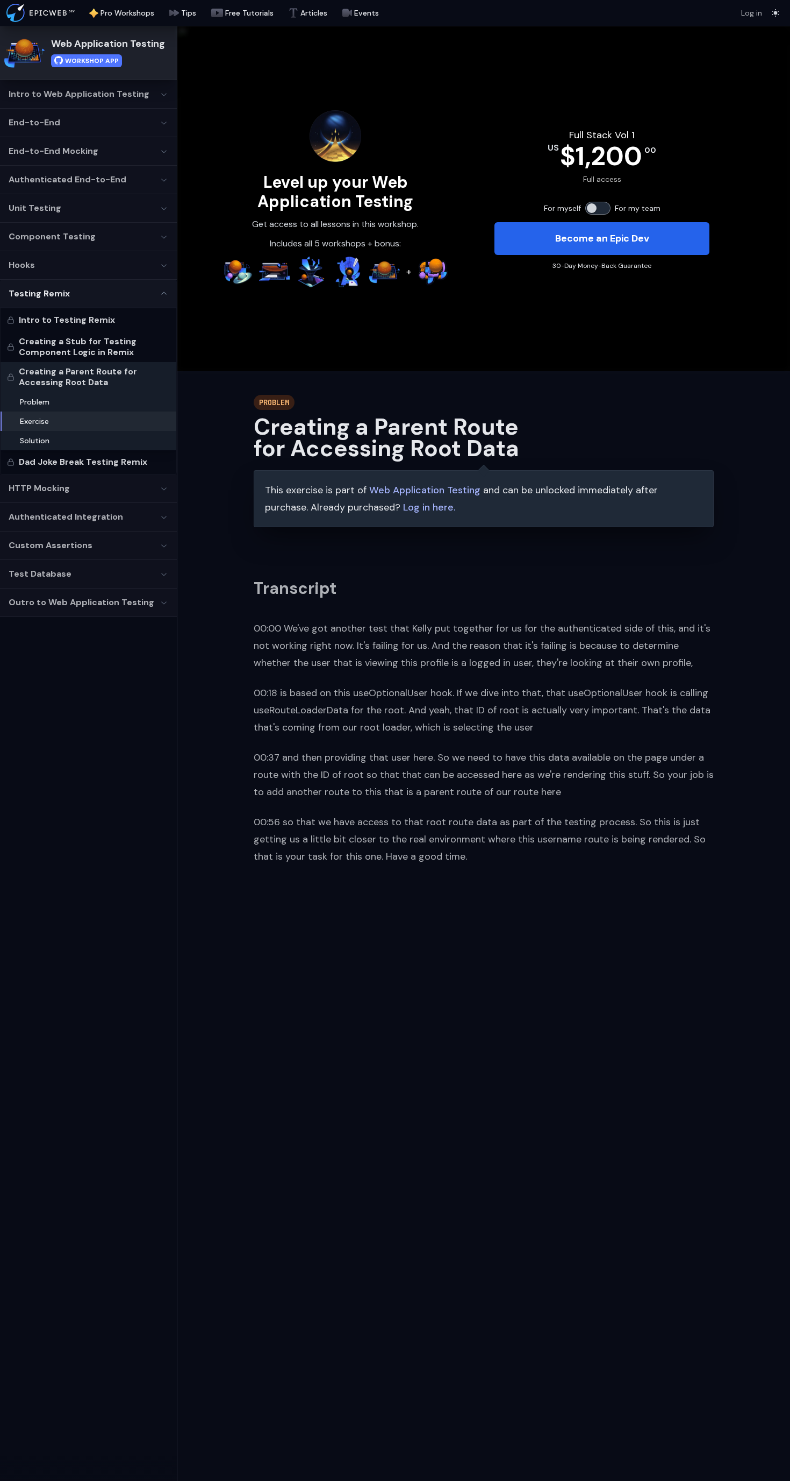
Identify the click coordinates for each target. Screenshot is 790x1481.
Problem (34, 402)
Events (366, 13)
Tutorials (249, 13)
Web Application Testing (108, 43)
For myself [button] (562, 208)
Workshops (127, 13)
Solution (34, 440)
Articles (313, 13)
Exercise (34, 421)
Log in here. (429, 507)
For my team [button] (637, 208)
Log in (751, 13)
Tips (188, 13)
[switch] (598, 208)
